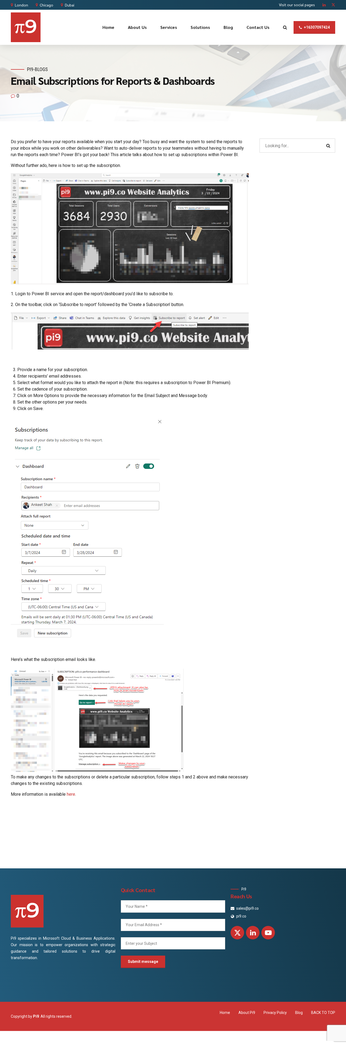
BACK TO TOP (323, 1012)
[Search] (285, 27)
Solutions (200, 27)
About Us (137, 27)
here (71, 794)
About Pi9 (246, 1012)
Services (168, 27)
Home (108, 27)
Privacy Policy (275, 1012)
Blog (228, 27)
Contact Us (258, 27)
